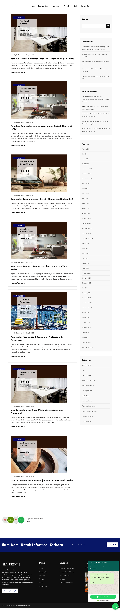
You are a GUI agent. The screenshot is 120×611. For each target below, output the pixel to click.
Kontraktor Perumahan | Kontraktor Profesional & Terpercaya (37, 338)
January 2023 (86, 298)
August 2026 (86, 149)
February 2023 (86, 293)
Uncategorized (87, 421)
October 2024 (86, 233)
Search (85, 19)
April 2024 (85, 263)
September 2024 (87, 238)
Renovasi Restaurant (89, 406)
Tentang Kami (43, 6)
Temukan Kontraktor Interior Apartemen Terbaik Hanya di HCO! (41, 127)
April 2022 (85, 313)
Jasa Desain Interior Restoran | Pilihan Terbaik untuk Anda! (42, 480)
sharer (84, 114)
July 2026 (85, 154)
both (83, 121)
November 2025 (87, 169)
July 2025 (85, 188)
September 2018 (87, 347)
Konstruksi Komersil (66, 582)
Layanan (56, 6)
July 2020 (85, 337)
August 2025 (86, 184)
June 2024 (85, 253)
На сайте (85, 96)
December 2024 (87, 223)
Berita (76, 6)
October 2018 (86, 342)
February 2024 (86, 273)
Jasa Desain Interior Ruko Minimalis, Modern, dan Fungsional (37, 411)
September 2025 (87, 179)
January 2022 (86, 327)
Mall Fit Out (86, 396)
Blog (83, 370)
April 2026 (85, 164)
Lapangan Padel (87, 391)
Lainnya (62, 579)
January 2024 (86, 278)
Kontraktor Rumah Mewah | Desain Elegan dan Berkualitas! (42, 199)
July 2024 (85, 248)
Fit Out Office (86, 375)
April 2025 (85, 203)
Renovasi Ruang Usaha (89, 411)
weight (84, 128)
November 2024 (87, 228)
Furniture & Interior (88, 380)
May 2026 (85, 159)
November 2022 (87, 308)
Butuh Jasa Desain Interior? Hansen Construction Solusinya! (42, 58)
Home (33, 6)
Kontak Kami (85, 6)
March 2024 (86, 268)
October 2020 (86, 332)
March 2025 (85, 208)
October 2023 (86, 283)
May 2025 (85, 198)
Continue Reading (17, 72)
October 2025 (86, 174)
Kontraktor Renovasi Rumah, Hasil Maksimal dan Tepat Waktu (39, 268)
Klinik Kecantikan (88, 385)
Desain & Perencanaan (67, 568)
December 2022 (87, 303)
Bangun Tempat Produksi (68, 572)
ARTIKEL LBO (19, 18)
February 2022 (86, 322)
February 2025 (86, 213)
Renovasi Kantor (87, 401)
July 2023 (85, 288)
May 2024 (85, 258)
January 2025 (86, 218)
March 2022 (86, 318)
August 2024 (86, 243)
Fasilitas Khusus (65, 575)
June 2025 (85, 193)
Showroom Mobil (87, 416)
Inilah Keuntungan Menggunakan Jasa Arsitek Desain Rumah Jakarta (95, 99)
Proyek (66, 6)
